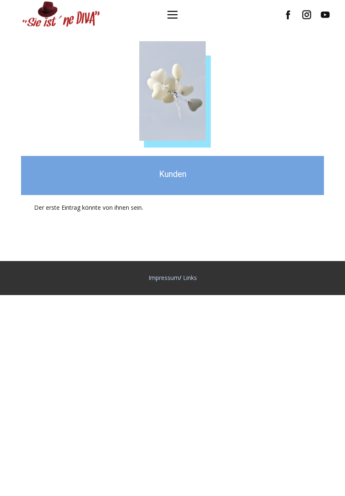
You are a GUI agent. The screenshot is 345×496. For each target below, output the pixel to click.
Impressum (164, 278)
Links (190, 278)
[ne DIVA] (63, 18)
